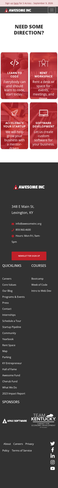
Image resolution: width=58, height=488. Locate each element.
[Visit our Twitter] (52, 443)
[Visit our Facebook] (52, 449)
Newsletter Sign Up (29, 255)
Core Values (9, 284)
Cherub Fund (9, 381)
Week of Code (39, 284)
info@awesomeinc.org (28, 223)
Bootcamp (37, 278)
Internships (9, 315)
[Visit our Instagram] (52, 461)
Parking (6, 357)
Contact (6, 309)
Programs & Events (13, 297)
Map (4, 351)
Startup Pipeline (11, 327)
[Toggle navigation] (52, 10)
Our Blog (7, 290)
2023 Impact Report (13, 393)
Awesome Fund (11, 375)
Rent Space (8, 345)
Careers (6, 278)
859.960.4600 (23, 229)
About (7, 444)
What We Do (9, 387)
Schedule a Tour (11, 321)
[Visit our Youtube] (52, 468)
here (16, 3)
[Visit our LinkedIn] (52, 455)
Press (5, 302)
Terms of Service (22, 450)
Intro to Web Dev (41, 290)
